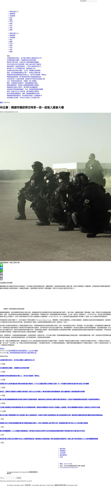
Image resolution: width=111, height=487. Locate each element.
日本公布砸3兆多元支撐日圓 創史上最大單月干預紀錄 (24, 64)
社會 (11, 28)
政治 (11, 18)
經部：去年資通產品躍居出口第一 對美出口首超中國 (23, 72)
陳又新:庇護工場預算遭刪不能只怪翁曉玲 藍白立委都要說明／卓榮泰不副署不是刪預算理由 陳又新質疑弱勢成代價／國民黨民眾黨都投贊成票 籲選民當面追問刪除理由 (51, 415)
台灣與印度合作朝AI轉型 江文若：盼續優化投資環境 (23, 70)
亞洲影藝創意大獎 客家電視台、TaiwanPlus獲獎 (23, 350)
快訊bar (2, 348)
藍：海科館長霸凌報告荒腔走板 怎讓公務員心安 (22, 352)
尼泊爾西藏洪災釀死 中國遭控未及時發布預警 (21, 60)
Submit (19, 478)
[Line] (55, 265)
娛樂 (11, 30)
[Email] (55, 276)
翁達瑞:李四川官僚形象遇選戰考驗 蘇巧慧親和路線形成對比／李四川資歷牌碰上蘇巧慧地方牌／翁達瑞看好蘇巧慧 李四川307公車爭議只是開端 (44, 423)
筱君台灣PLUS (14, 11)
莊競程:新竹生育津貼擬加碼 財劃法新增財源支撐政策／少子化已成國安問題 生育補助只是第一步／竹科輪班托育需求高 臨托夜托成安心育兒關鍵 (44, 383)
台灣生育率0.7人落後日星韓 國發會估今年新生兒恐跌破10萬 (26, 79)
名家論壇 (12, 16)
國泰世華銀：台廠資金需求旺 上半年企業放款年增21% (24, 66)
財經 (11, 23)
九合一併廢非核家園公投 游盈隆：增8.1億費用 (21, 81)
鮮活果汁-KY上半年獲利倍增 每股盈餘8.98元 (21, 68)
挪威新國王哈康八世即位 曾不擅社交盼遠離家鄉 (22, 87)
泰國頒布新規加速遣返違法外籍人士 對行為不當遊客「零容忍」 (27, 74)
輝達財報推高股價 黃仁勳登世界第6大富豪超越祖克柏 (24, 77)
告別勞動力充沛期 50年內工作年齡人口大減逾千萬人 (23, 97)
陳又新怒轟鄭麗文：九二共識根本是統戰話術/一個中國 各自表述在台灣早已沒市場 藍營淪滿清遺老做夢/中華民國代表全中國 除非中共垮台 (42, 431)
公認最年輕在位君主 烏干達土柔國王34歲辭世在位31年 (24, 58)
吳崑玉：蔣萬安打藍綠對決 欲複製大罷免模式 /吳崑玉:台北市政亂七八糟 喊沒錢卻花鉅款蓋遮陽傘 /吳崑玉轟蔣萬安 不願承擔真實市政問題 (42, 391)
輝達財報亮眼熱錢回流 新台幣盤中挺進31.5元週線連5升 (24, 95)
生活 (11, 25)
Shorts (11, 21)
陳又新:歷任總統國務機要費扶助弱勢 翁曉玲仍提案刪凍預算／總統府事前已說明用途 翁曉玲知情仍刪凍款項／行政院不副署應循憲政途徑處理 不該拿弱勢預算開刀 (50, 399)
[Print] (55, 278)
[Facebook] (55, 267)
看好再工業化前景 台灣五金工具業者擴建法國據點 (23, 62)
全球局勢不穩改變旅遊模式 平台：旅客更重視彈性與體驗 (25, 89)
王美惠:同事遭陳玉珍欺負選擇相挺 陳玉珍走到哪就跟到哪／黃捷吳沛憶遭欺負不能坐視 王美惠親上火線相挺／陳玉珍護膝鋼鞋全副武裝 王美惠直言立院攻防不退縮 (50, 407)
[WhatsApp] (55, 270)
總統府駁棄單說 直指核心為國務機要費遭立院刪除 (23, 85)
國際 (11, 20)
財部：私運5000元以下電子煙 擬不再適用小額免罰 (23, 91)
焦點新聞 (12, 13)
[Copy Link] (55, 273)
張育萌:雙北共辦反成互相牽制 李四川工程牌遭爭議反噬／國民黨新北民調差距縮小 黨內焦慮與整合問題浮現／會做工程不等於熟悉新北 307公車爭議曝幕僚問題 (49, 439)
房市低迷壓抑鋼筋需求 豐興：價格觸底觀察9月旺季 (23, 93)
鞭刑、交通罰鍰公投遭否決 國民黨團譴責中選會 (22, 83)
